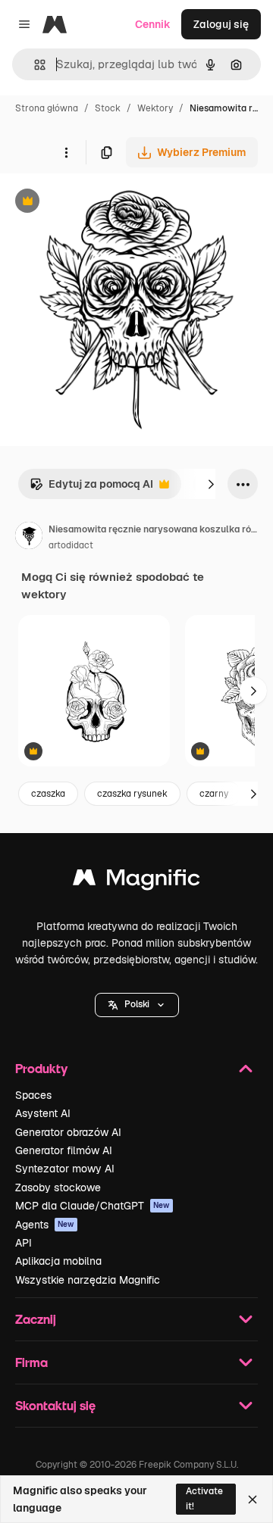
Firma (31, 1362)
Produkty (41, 1068)
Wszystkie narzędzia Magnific (87, 1280)
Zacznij (35, 1319)
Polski (136, 1004)
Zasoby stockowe (58, 1187)
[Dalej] (210, 484)
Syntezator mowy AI (65, 1168)
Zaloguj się (221, 24)
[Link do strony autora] (28, 538)
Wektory (155, 108)
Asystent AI (43, 1113)
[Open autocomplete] (34, 64)
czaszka (48, 794)
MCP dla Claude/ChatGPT (92, 1205)
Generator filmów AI (63, 1150)
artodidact (71, 545)
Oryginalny (104, 202)
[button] (137, 1005)
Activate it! (204, 1498)
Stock (108, 108)
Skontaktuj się (55, 1405)
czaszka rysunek (132, 794)
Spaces (33, 1095)
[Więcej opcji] (66, 152)
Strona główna (46, 108)
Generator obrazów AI (68, 1132)
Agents (44, 1224)
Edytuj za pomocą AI (91, 488)
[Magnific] (136, 881)
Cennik (153, 24)
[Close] (252, 1499)
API (23, 1243)
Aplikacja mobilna (58, 1261)
